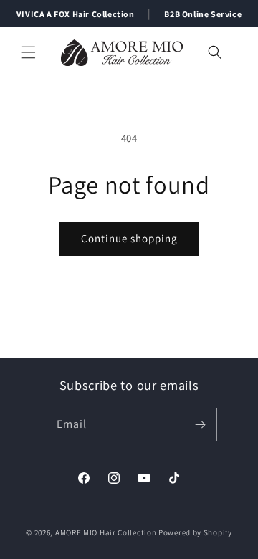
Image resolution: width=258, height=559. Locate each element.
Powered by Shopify (195, 532)
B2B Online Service (203, 14)
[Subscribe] (200, 424)
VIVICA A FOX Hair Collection (75, 14)
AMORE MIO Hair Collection (106, 532)
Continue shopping (129, 238)
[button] (28, 52)
